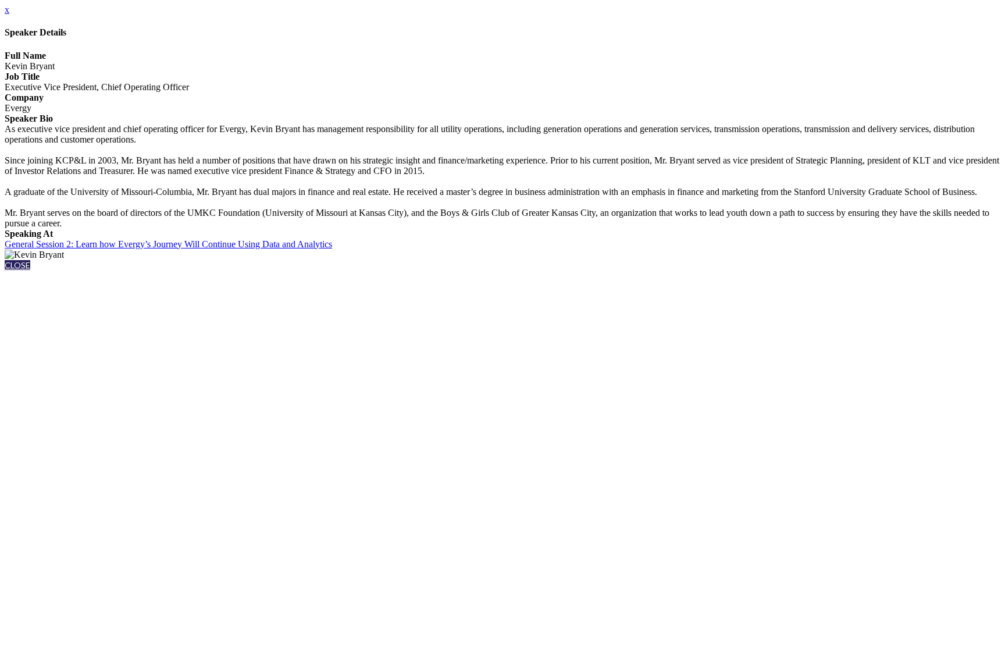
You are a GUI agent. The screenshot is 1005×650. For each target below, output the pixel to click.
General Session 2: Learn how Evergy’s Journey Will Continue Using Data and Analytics (168, 244)
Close (17, 265)
